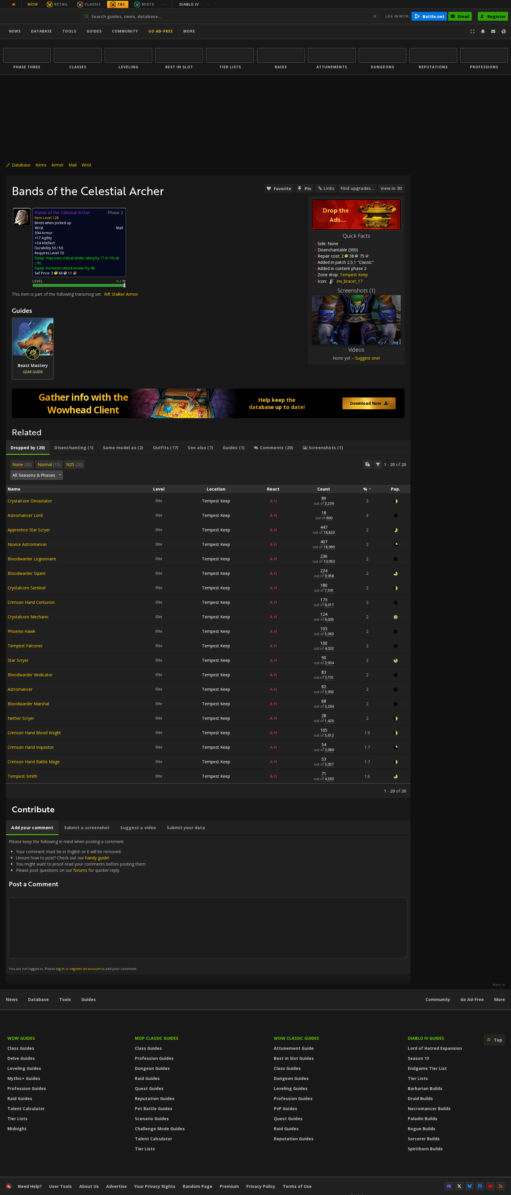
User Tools (60, 1186)
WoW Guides (21, 1038)
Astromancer (20, 689)
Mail (73, 165)
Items (40, 165)
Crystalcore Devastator (30, 501)
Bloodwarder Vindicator (30, 674)
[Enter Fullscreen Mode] (472, 31)
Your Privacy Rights (154, 1186)
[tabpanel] (208, 626)
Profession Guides (26, 1088)
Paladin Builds (422, 1118)
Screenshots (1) (356, 290)
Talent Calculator (26, 1108)
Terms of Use (297, 1186)
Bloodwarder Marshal (28, 703)
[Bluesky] (469, 1186)
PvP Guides (285, 1108)
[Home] (39, 16)
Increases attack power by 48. (71, 268)
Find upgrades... (357, 188)
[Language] (503, 31)
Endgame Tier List (427, 1068)
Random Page (197, 1186)
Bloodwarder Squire (27, 573)
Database (41, 31)
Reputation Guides (154, 1098)
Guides (94, 31)
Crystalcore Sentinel (27, 588)
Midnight (17, 1128)
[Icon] (22, 217)
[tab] (28, 447)
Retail (61, 4)
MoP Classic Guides (156, 1038)
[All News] (13, 4)
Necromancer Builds (429, 1108)
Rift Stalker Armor (121, 294)
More (499, 999)
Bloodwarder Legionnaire (32, 559)
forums (80, 870)
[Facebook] (480, 1186)
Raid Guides (19, 1098)
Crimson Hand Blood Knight (34, 732)
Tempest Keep (216, 501)
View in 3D (391, 188)
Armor (57, 165)
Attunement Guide (294, 1048)
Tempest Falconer (25, 646)
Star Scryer (18, 660)
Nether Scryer (21, 718)
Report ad (499, 984)
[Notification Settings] (482, 31)
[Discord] (448, 1186)
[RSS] (500, 1186)
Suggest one (367, 358)
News (15, 31)
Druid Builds (420, 1098)
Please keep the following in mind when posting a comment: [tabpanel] (77, 905)
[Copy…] (367, 464)
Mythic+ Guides (23, 1078)
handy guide (96, 858)
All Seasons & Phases (33, 475)
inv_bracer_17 (349, 281)
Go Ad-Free (160, 31)
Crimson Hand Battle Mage (34, 761)
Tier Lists (17, 1118)
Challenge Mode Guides (160, 1128)
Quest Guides (149, 1088)
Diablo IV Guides (426, 1038)
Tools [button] (69, 31)
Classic (93, 4)
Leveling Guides (24, 1068)
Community (125, 31)
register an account (85, 968)
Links (329, 188)
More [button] (189, 31)
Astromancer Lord (25, 515)
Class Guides (20, 1048)
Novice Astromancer (27, 544)
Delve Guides (21, 1058)
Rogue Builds (421, 1128)
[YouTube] (490, 1186)
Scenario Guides (152, 1118)
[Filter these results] (377, 464)
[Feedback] (493, 31)
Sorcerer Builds (424, 1138)
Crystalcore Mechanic (28, 617)
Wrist (86, 165)
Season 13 (418, 1058)
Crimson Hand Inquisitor (31, 747)
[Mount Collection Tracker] (208, 403)
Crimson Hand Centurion (31, 602)
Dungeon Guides (152, 1068)
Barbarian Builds (425, 1088)
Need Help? (30, 1186)
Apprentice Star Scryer (29, 530)
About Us (89, 1186)
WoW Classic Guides (296, 1038)
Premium (229, 1186)
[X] (459, 1186)
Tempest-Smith (22, 776)
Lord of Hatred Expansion (435, 1048)
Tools (65, 999)
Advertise (116, 1186)
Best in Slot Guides (294, 1058)
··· (163, 4)
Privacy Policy (260, 1186)
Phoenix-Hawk (21, 631)
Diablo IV (195, 4)
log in (60, 968)
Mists (148, 4)
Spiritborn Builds (425, 1149)
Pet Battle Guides (153, 1108)
